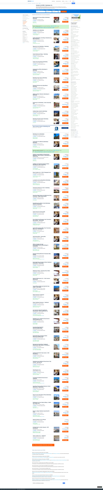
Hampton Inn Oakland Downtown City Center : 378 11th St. (42, 362)
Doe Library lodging (73, 34)
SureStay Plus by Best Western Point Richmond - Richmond (41, 387)
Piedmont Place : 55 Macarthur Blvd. (41, 270)
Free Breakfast (25, 34)
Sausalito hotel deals (73, 107)
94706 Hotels (72, 134)
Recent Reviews (66, 40)
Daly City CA (72, 122)
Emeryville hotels (73, 60)
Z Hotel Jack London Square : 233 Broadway (41, 428)
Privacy (11, 489)
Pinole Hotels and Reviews (74, 94)
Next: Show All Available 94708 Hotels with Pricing (42, 445)
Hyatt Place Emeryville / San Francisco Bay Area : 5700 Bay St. (42, 228)
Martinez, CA (72, 100)
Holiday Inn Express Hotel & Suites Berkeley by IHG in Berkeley (41, 164)
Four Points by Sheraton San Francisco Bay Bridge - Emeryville (42, 220)
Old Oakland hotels (73, 77)
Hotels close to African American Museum (75, 69)
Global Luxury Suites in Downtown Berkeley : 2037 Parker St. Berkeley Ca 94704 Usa (42, 155)
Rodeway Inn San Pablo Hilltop (56, 479)
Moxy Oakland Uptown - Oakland (41, 302)
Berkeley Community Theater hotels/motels (74, 48)
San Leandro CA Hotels (74, 114)
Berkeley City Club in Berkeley (40, 77)
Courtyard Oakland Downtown (55, 476)
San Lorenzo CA (73, 120)
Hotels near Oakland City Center (75, 74)
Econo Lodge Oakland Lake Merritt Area (41, 411)
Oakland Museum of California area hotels (75, 80)
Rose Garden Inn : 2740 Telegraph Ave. (42, 172)
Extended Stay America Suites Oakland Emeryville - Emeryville (42, 263)
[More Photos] (56, 22)
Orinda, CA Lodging (73, 87)
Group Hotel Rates (58, 1)
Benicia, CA (72, 108)
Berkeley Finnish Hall (41, 472)
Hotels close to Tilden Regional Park (75, 27)
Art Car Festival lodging (74, 50)
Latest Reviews (66, 256)
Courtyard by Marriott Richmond (36, 476)
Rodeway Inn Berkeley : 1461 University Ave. (42, 103)
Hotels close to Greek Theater (74, 31)
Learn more (42, 416)
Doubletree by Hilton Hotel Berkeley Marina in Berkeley (41, 204)
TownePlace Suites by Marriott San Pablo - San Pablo (41, 287)
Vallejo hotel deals (73, 112)
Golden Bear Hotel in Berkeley (40, 111)
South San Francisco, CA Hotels (75, 125)
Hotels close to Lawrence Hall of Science (75, 30)
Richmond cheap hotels (74, 88)
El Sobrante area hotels (74, 91)
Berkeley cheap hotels (73, 83)
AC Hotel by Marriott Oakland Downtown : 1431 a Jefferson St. (40, 310)
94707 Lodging (73, 132)
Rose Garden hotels (73, 28)
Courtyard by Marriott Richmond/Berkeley (38, 328)
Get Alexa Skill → (57, 27)
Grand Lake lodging (73, 64)
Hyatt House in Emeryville (39, 211)
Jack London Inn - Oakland (39, 435)
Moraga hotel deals (73, 96)
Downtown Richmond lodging (74, 61)
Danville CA (72, 115)
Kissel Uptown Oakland (38, 294)
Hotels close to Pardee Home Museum (74, 72)
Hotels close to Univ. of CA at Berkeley (74, 33)
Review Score (66, 64)
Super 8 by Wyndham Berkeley (40, 61)
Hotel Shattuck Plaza (51, 457)
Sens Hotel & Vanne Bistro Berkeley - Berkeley (41, 18)
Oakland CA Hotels (73, 92)
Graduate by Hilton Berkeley (36, 453)
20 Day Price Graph (25, 17)
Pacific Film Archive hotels (74, 43)
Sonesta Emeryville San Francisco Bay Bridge (42, 254)
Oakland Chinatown (73, 78)
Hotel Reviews (66, 20)
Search (73, 3)
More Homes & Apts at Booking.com (41, 126)
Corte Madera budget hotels (74, 113)
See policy (42, 315)
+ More (23, 42)
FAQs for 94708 (25, 19)
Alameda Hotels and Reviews (74, 97)
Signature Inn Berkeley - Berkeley (41, 46)
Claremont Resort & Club (35, 457)
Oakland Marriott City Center (46, 476)
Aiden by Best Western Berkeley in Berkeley (41, 94)
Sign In (73, 1)
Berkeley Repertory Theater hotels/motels (74, 37)
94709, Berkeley (73, 133)
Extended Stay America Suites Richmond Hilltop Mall (40, 336)
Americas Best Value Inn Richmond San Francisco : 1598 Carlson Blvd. (42, 196)
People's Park (72, 49)
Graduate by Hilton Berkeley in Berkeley (40, 70)
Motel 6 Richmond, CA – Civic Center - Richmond (41, 279)
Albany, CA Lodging (73, 84)
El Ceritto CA (72, 85)
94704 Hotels (72, 135)
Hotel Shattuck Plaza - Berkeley (40, 54)
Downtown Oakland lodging (74, 71)
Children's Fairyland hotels (74, 68)
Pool (24, 33)
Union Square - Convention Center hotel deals (75, 101)
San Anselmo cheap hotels (74, 123)
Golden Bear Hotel (34, 472)
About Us (4, 489)
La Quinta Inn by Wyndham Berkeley (41, 180)
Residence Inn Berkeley (38, 30)
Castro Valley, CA (73, 121)
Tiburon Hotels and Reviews (74, 105)
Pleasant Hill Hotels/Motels (74, 104)
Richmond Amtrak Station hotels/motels (74, 63)
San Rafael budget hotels (74, 117)
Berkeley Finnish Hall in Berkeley (40, 118)
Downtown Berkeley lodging (74, 39)
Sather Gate (72, 38)
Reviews (67, 105)
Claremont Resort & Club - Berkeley (41, 187)
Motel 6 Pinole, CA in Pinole (39, 419)
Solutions (63, 1)
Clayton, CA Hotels (73, 124)
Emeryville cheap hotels (74, 86)
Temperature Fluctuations (26, 18)
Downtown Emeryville (73, 58)
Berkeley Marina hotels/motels (74, 56)
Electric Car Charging (26, 41)
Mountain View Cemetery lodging (75, 59)
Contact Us (1, 489)
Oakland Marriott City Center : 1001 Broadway (41, 353)
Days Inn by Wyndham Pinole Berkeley (42, 394)
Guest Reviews (66, 49)
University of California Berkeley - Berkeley (41, 142)
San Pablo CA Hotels (73, 93)
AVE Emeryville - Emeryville (39, 236)
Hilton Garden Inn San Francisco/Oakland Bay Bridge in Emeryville (40, 245)
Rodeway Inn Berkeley (56, 453)
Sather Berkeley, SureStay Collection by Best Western (42, 38)
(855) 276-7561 (54, 26)
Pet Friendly (24, 32)
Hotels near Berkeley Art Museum (75, 42)
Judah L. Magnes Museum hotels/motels (74, 53)
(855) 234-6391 (23, 489)
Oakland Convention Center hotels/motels (74, 75)
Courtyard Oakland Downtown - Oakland (40, 378)
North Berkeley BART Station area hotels (75, 46)
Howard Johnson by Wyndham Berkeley (40, 86)
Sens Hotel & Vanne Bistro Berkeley (37, 460)
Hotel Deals (53, 1)
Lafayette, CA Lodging (73, 95)
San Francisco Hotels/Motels (74, 106)
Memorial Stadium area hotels (74, 35)
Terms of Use (8, 489)
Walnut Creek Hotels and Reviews (75, 103)
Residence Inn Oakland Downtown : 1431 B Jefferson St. (41, 319)
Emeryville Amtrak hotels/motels (75, 57)
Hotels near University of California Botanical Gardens (75, 41)
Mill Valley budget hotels (74, 116)
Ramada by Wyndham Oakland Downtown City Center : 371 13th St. (41, 345)
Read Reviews (66, 121)
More (66, 1)
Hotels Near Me (14, 489)
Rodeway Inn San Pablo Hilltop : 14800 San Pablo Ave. (42, 403)
